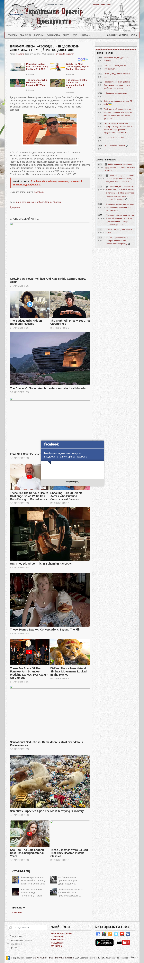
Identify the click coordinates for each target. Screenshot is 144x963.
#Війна (134, 35)
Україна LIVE (57, 936)
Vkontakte (128, 934)
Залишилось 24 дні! (115, 138)
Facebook (39, 192)
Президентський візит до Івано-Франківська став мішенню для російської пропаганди (117, 85)
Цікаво (85, 35)
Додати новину (16, 936)
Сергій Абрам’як (53, 202)
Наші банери (16, 944)
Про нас (13, 947)
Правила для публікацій (21, 940)
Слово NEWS (57, 940)
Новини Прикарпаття (117, 35)
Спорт (66, 35)
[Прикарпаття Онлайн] (123, 945)
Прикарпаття (68, 54)
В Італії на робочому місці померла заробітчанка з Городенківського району (117, 240)
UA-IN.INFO (56, 946)
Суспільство (53, 35)
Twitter (116, 934)
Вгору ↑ (134, 957)
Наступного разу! (72, 482)
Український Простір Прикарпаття (72, 16)
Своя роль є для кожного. (116, 93)
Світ (75, 35)
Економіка (25, 35)
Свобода (39, 202)
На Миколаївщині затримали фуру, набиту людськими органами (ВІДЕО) (120, 167)
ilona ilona (20, 54)
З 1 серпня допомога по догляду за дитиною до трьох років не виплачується (120, 207)
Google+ (104, 934)
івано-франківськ (25, 202)
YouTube (122, 934)
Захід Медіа (57, 943)
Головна (12, 35)
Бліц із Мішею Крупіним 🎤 (116, 146)
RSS (110, 934)
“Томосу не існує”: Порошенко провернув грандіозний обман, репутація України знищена (120, 178)
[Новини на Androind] (104, 945)
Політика (38, 35)
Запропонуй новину (102, 5)
